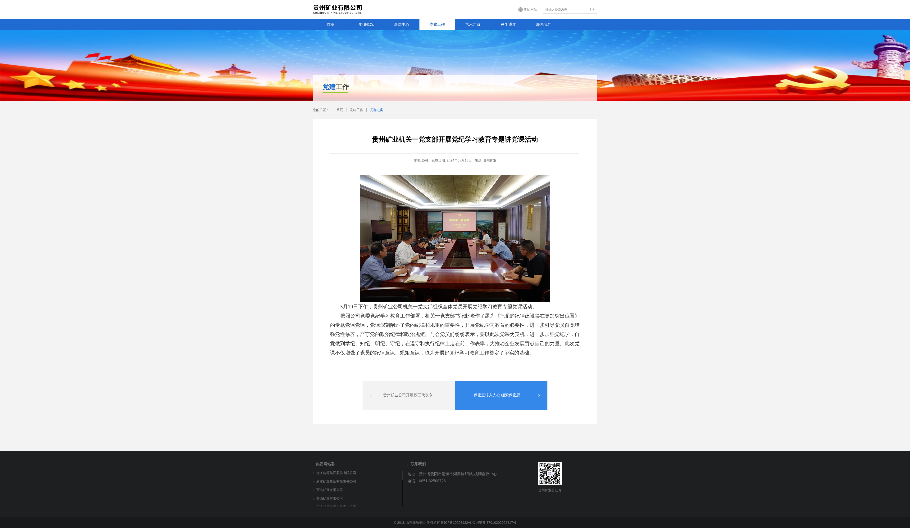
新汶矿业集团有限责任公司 (336, 481)
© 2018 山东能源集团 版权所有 (417, 522)
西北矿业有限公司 (329, 490)
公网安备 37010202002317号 (494, 522)
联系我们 (543, 24)
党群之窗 (376, 110)
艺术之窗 (472, 24)
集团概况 (366, 24)
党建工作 (437, 24)
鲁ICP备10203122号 (456, 522)
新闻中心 (401, 24)
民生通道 (508, 24)
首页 (330, 24)
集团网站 (530, 9)
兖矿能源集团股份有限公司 (336, 473)
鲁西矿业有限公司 (329, 498)
